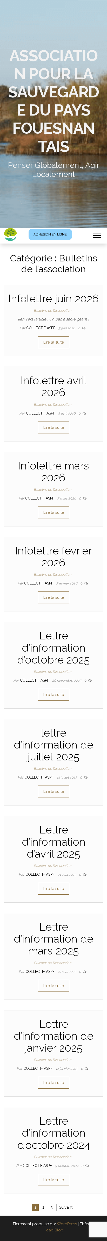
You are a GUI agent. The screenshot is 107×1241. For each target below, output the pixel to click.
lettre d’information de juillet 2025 (53, 744)
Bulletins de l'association (52, 310)
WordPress (67, 1224)
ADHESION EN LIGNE (50, 234)
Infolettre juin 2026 (53, 298)
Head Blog (53, 1230)
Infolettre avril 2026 (53, 386)
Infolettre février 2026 (53, 556)
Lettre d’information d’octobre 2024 (53, 1133)
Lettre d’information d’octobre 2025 (53, 647)
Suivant (65, 1207)
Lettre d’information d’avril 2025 (53, 841)
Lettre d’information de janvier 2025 (53, 1036)
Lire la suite (53, 342)
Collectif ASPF (41, 328)
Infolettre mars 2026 (53, 471)
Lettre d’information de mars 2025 (53, 939)
